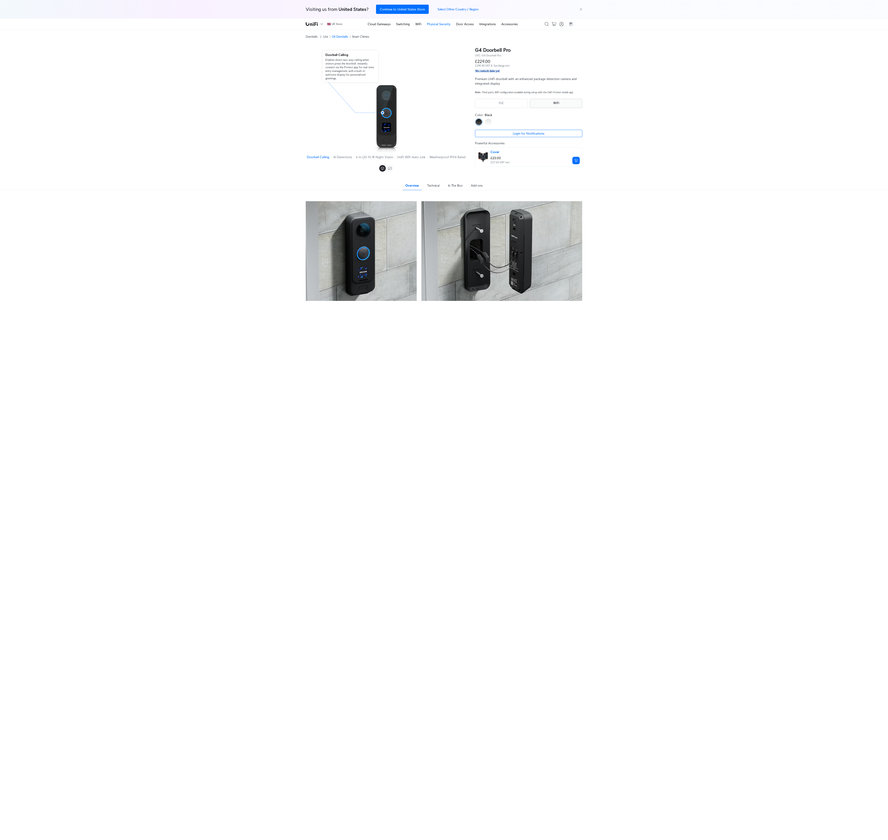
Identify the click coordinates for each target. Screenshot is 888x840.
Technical (433, 185)
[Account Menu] (561, 24)
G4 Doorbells (340, 36)
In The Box (455, 185)
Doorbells (312, 36)
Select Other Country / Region (458, 9)
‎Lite (325, 36)
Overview (412, 185)
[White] (488, 122)
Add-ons (476, 185)
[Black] (479, 122)
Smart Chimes (360, 36)
